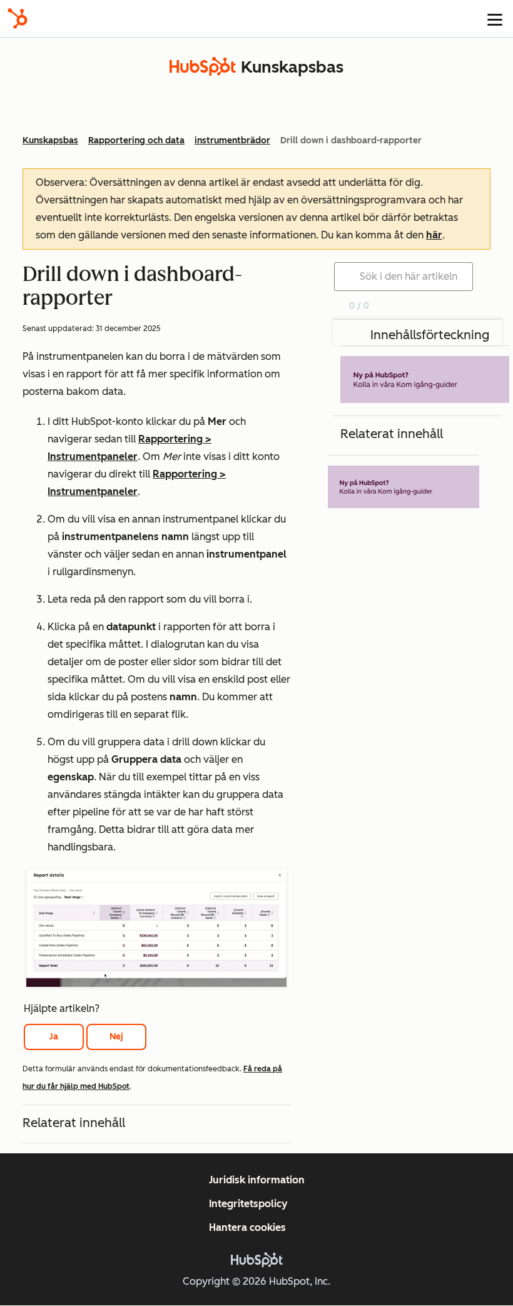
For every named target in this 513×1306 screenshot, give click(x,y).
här (434, 235)
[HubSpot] (18, 18)
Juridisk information (257, 1180)
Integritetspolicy (248, 1204)
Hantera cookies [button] (247, 1227)
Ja (53, 1036)
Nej (116, 1036)
